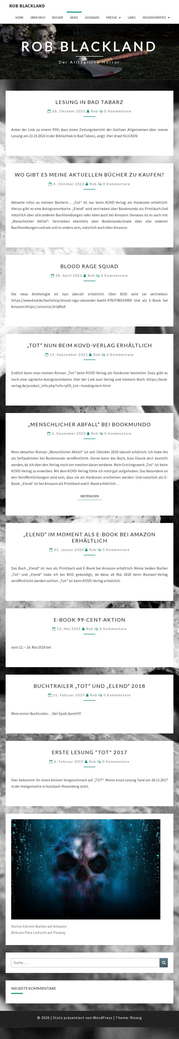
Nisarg (136, 1017)
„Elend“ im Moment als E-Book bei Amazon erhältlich (89, 537)
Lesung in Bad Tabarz (89, 102)
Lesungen (92, 17)
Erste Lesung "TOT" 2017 (89, 752)
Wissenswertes (154, 17)
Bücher (57, 17)
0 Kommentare (117, 111)
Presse (111, 17)
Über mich (38, 17)
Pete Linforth (36, 932)
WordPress (102, 1017)
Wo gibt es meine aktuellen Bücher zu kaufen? (89, 174)
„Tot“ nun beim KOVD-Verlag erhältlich (89, 345)
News (74, 17)
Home (19, 17)
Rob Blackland (27, 6)
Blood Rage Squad (89, 266)
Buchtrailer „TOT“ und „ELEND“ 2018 (89, 686)
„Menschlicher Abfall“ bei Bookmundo (89, 424)
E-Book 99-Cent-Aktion (90, 619)
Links (132, 17)
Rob (94, 111)
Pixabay (59, 932)
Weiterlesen (91, 496)
